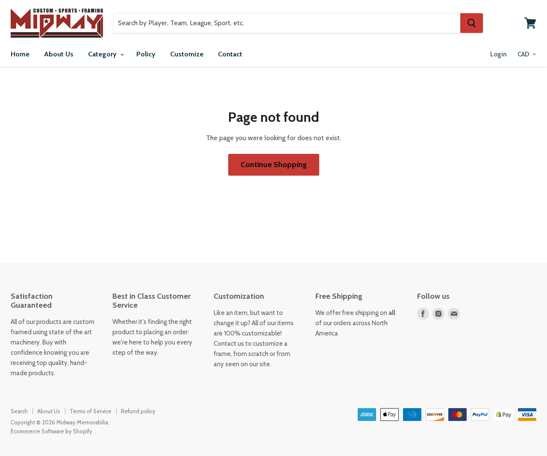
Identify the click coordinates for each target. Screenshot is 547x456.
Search (19, 411)
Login (498, 54)
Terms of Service (91, 411)
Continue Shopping (274, 164)
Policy (146, 54)
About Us (59, 54)
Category (103, 54)
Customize (186, 54)
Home (20, 54)
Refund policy (138, 411)
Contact (230, 54)
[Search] (471, 23)
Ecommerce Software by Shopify (51, 431)
